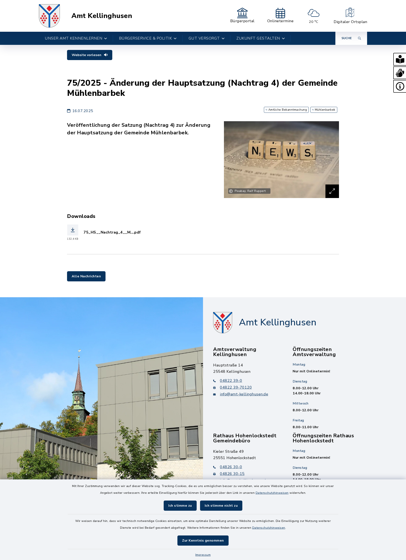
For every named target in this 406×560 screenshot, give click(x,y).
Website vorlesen (87, 55)
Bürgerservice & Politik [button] (145, 38)
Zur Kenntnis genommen (203, 540)
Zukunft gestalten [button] (258, 38)
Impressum (203, 555)
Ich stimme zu (180, 505)
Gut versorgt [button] (204, 38)
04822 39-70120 (236, 387)
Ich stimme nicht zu (221, 505)
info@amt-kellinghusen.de (244, 394)
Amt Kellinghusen (101, 16)
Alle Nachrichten (86, 276)
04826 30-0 (231, 466)
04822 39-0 (231, 380)
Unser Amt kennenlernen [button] (73, 38)
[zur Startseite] (49, 16)
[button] (399, 59)
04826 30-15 (232, 473)
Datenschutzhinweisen (272, 493)
